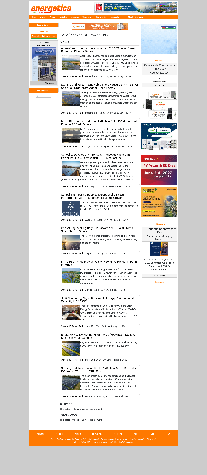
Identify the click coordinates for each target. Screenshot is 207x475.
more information (159, 81)
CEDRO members (125, 442)
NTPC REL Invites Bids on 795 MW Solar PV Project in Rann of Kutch (99, 263)
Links (153, 434)
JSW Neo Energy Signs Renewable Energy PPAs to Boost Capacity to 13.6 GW (97, 300)
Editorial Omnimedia (91, 439)
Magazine (118, 434)
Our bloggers (43, 90)
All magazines (51, 83)
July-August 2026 (43, 45)
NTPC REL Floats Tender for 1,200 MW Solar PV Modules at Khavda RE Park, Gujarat (99, 123)
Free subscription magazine (43, 36)
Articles (63, 17)
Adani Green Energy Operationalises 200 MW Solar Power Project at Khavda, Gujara (98, 50)
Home (34, 17)
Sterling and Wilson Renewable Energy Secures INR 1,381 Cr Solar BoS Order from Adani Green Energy (99, 86)
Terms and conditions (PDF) (105, 442)
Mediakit (59, 434)
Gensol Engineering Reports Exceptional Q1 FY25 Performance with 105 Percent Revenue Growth (92, 196)
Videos (136, 434)
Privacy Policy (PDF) (82, 442)
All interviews (159, 276)
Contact (78, 434)
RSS (168, 434)
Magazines (87, 17)
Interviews (74, 17)
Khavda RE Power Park (72, 76)
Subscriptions (117, 17)
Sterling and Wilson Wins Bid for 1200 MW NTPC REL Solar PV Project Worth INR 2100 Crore (98, 369)
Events (53, 17)
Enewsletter (101, 17)
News (42, 17)
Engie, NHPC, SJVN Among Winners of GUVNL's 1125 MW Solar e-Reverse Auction (98, 336)
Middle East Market (136, 17)
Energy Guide (43, 25)
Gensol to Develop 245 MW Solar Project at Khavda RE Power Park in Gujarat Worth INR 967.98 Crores (95, 156)
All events (159, 85)
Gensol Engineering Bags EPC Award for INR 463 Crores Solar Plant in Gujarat (97, 229)
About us (40, 434)
